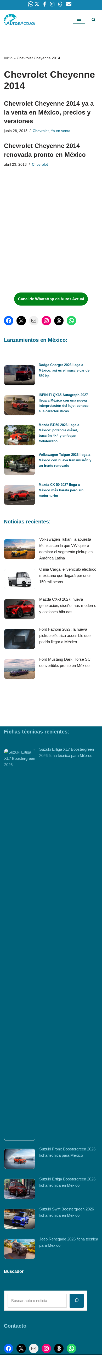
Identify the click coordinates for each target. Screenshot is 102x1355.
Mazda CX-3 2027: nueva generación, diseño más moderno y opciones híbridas (67, 605)
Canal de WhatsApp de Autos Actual (51, 299)
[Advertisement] (43, 249)
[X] (21, 320)
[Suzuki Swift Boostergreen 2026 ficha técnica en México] (19, 1220)
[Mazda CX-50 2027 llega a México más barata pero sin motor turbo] (19, 496)
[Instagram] (46, 320)
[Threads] (59, 320)
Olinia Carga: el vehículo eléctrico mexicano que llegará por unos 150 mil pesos (67, 575)
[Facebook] (8, 320)
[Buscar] (93, 19)
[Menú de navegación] (79, 19)
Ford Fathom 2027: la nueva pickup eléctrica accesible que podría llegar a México (64, 635)
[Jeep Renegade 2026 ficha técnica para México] (19, 1250)
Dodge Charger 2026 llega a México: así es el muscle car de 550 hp (64, 370)
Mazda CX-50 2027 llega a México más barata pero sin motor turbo (61, 490)
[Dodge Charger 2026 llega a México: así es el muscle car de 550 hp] (19, 376)
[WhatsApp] (71, 320)
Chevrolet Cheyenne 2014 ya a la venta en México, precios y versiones (49, 112)
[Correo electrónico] (33, 320)
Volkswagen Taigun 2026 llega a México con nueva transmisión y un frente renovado (65, 460)
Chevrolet (41, 131)
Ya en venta (60, 131)
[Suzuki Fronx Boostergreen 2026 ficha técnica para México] (19, 1160)
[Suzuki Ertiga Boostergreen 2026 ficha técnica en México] (19, 1190)
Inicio (8, 58)
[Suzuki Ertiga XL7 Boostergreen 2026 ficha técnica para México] (19, 945)
